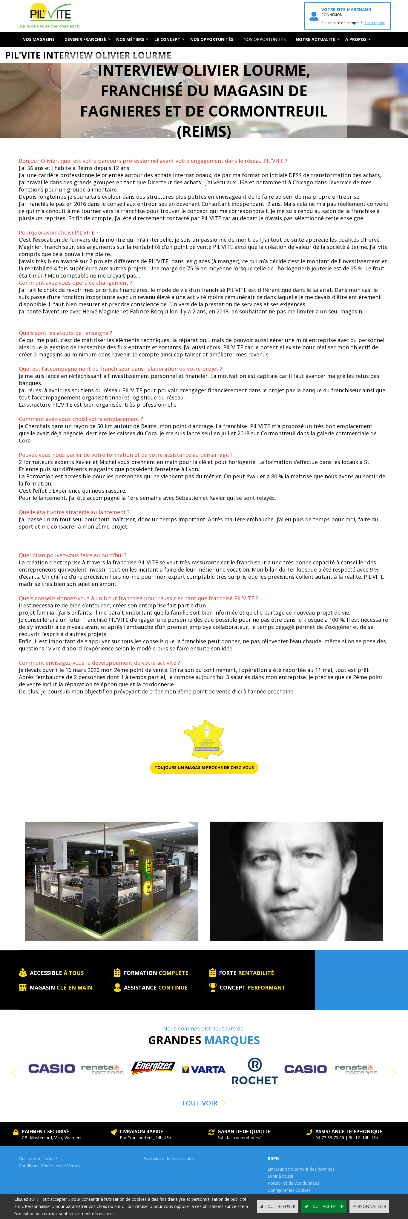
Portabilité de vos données (293, 1183)
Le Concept (167, 39)
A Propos (355, 39)
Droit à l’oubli (280, 1176)
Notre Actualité (315, 39)
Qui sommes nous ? (38, 1158)
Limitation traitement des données (301, 1169)
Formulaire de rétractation (168, 1158)
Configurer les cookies (289, 1190)
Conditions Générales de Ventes (49, 1166)
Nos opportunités (264, 39)
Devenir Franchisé (85, 39)
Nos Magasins (38, 39)
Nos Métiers (130, 39)
